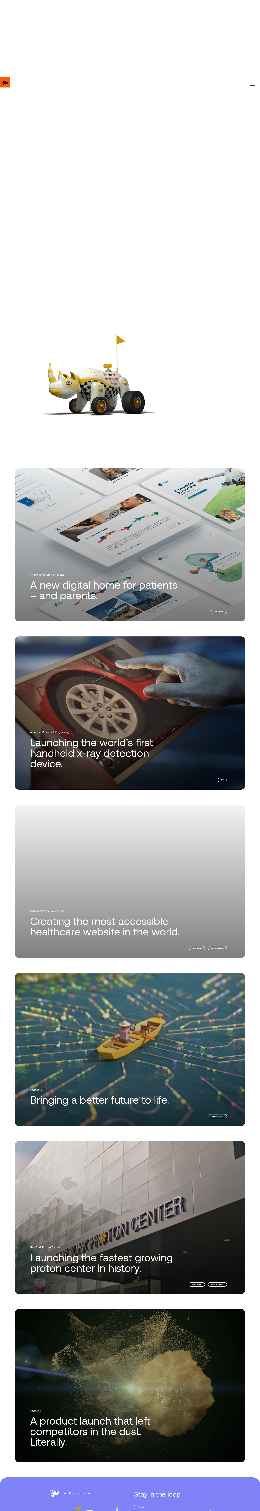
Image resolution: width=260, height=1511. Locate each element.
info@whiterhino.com (77, 1415)
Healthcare (219, 534)
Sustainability (218, 1039)
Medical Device (217, 871)
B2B (222, 702)
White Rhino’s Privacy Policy (191, 1486)
